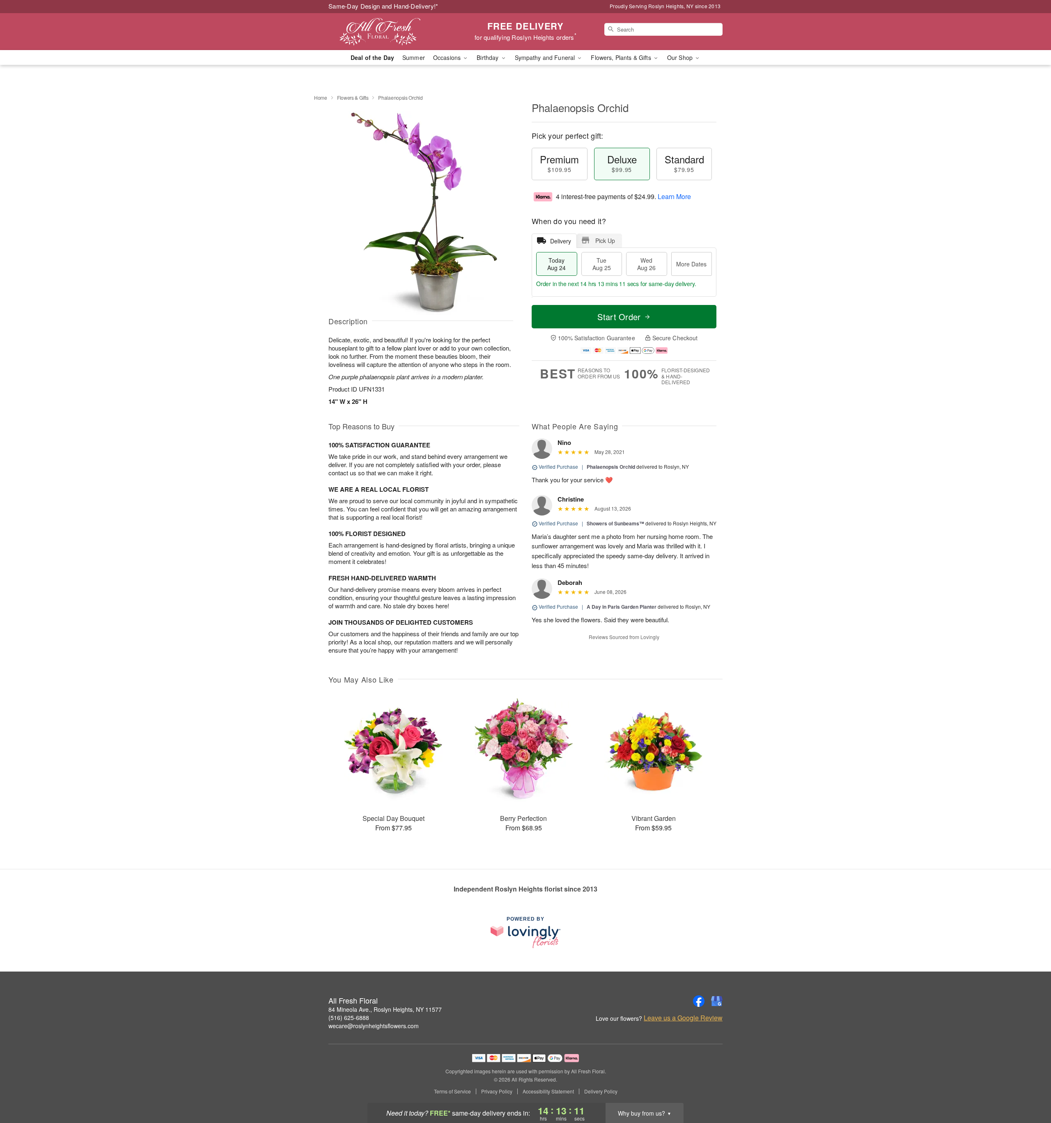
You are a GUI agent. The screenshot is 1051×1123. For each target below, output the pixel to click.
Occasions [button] (447, 57)
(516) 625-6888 (348, 1017)
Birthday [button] (488, 57)
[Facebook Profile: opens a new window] (698, 1001)
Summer (413, 57)
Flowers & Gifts (353, 97)
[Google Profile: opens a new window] (717, 1001)
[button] (1029, 1088)
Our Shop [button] (680, 57)
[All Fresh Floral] (387, 31)
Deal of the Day (372, 57)
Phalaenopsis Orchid (611, 466)
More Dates (691, 264)
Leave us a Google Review (683, 1017)
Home (320, 97)
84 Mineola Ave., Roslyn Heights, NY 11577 (385, 1009)
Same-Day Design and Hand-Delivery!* (383, 6)
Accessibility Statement (548, 1091)
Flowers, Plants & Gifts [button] (621, 57)
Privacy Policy (496, 1091)
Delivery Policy (600, 1091)
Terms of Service (452, 1091)
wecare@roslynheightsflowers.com (373, 1026)
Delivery (560, 241)
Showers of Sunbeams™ (615, 523)
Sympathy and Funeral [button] (546, 57)
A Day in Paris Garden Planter (621, 606)
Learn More (674, 196)
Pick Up (605, 240)
